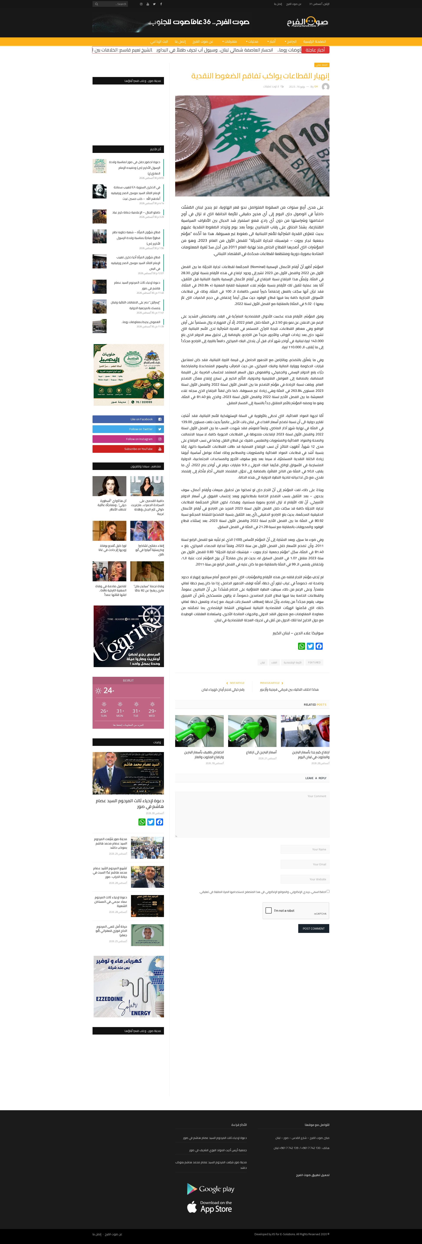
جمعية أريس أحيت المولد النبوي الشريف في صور (218, 1150)
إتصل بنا (278, 3)
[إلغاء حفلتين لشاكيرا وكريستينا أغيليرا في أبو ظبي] (147, 531)
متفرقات (231, 41)
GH (316, 86)
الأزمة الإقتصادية (293, 662)
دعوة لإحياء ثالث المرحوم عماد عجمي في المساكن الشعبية (110, 901)
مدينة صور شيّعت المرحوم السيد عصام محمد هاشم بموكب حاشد (110, 843)
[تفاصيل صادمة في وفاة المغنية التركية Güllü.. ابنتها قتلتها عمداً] (109, 571)
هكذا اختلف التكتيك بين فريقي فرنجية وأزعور (289, 689)
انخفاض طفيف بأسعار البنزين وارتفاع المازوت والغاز (204, 754)
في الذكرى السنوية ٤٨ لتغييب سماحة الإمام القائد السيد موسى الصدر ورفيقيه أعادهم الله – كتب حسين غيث (135, 193)
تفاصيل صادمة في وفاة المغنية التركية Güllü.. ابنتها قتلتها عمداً (110, 590)
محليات (253, 41)
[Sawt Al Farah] (307, 22)
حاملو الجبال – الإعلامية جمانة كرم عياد (136, 212)
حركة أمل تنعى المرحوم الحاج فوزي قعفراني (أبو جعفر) (111, 931)
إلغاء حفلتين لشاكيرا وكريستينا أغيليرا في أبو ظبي (149, 550)
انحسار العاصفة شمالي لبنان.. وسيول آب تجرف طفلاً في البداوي (275, 50)
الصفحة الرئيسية (314, 41)
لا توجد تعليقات (271, 86)
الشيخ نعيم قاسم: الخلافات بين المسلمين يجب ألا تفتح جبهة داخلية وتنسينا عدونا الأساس (130, 50)
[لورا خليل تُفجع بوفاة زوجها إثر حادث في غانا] (109, 531)
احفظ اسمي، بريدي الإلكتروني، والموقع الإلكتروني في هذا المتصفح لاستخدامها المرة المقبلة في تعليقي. (262, 891)
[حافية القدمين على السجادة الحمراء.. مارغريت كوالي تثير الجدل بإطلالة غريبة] (147, 486)
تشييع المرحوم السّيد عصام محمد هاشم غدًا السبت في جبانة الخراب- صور (110, 872)
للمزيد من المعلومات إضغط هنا (128, 725)
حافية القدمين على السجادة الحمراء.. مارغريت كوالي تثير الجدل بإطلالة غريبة (147, 507)
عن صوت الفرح (294, 3)
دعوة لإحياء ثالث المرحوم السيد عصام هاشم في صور (130, 803)
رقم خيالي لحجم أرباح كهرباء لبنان (223, 689)
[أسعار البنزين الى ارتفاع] (252, 731)
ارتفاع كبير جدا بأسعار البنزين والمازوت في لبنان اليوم (310, 754)
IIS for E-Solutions (283, 1234)
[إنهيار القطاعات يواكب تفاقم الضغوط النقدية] (252, 195)
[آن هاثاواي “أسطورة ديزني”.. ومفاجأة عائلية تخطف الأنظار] (109, 486)
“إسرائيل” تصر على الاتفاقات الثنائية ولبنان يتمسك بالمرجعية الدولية (135, 305)
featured (314, 662)
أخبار (273, 41)
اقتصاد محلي (322, 65)
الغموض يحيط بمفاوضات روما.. (141, 322)
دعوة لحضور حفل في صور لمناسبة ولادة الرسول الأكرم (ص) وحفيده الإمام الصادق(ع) (134, 167)
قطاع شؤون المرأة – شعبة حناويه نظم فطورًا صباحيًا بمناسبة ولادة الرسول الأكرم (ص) (136, 237)
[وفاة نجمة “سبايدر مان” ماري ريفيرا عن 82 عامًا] (147, 571)
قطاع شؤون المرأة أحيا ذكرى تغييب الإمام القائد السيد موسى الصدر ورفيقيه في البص (135, 263)
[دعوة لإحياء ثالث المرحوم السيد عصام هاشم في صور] (128, 773)
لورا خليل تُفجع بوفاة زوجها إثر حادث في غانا (112, 548)
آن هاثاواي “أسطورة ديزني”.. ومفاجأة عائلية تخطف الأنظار (112, 505)
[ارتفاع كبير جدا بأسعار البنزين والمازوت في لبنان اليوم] (305, 731)
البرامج (292, 41)
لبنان (262, 662)
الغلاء (274, 662)
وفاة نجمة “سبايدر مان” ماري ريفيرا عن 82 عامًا (149, 588)
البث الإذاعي (159, 41)
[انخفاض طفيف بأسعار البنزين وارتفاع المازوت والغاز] (199, 731)
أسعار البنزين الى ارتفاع (261, 752)
